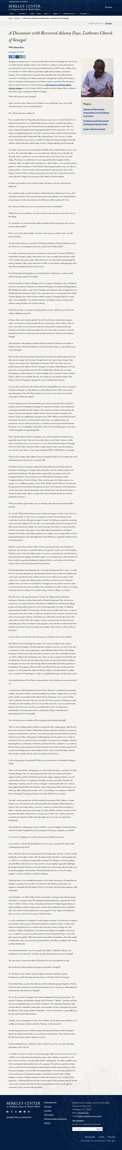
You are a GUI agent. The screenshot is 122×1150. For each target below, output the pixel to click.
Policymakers (49, 1114)
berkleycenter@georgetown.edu (89, 1116)
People (32, 13)
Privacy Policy (112, 1137)
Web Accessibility (90, 1137)
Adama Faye (18, 47)
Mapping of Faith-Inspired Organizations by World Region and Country (96, 112)
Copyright (101, 1137)
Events (39, 13)
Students (47, 1123)
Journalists (47, 1110)
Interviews (17, 18)
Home (10, 18)
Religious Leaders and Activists (55, 1118)
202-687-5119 (83, 1112)
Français (108, 23)
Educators (47, 1106)
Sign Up (99, 1129)
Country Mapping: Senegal (94, 129)
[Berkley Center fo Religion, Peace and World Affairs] (25, 8)
